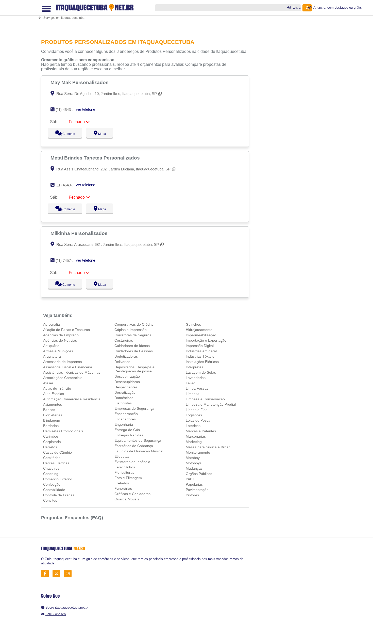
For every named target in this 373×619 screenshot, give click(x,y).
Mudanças (194, 468)
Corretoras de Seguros (132, 335)
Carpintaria (52, 442)
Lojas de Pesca (198, 420)
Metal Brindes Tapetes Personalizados (95, 158)
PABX (190, 479)
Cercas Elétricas (56, 463)
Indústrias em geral (201, 351)
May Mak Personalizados (80, 82)
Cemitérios (51, 458)
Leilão (190, 383)
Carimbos (51, 436)
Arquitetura (52, 356)
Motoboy (193, 458)
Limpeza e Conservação (205, 399)
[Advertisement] (147, 16)
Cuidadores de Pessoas (133, 351)
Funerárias (123, 488)
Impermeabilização (201, 335)
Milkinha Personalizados (79, 233)
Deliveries (122, 362)
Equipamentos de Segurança (137, 440)
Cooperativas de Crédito (134, 324)
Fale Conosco (55, 614)
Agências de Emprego (61, 335)
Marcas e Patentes (201, 431)
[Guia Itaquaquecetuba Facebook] (46, 574)
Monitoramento (198, 452)
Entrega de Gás (127, 430)
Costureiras (123, 340)
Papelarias (194, 484)
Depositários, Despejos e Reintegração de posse (134, 369)
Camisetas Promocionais (63, 431)
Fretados (121, 483)
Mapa (101, 134)
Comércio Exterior (57, 479)
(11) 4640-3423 (68, 185)
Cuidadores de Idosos (132, 346)
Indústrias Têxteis (200, 356)
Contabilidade (54, 490)
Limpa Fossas (197, 388)
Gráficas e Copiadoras (132, 494)
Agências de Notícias (60, 340)
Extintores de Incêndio (132, 462)
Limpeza (192, 394)
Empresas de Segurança (134, 408)
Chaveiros (51, 468)
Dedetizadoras (126, 356)
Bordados (51, 426)
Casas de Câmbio (57, 452)
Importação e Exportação (206, 340)
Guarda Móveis (126, 499)
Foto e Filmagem (128, 478)
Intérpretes (194, 367)
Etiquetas (121, 456)
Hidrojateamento (199, 330)
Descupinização (127, 376)
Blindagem (51, 420)
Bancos (49, 410)
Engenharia (123, 424)
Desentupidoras (127, 382)
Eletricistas (123, 403)
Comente (65, 134)
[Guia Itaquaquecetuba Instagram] (69, 574)
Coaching (50, 474)
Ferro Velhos (124, 467)
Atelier (48, 383)
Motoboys (193, 463)
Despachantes (126, 387)
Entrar (297, 7)
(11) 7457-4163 (68, 260)
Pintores (192, 495)
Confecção (51, 484)
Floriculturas (124, 472)
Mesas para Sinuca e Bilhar (208, 447)
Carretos (50, 447)
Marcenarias (196, 436)
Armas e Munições (58, 351)
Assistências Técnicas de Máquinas (71, 372)
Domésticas (123, 398)
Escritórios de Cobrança (133, 446)
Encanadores (125, 419)
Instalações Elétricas (202, 362)
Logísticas (194, 415)
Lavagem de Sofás (201, 372)
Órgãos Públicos (199, 474)
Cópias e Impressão (130, 330)
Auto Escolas (53, 394)
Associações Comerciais (62, 378)
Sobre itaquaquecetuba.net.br (67, 607)
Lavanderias (196, 378)
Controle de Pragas (58, 495)
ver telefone (85, 109)
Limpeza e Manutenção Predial (211, 404)
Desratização (124, 392)
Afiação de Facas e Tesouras (66, 330)
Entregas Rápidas (128, 435)
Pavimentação (197, 490)
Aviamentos (52, 404)
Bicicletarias (52, 415)
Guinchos (193, 324)
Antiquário (51, 346)
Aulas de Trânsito (57, 388)
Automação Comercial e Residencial (72, 399)
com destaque (337, 7)
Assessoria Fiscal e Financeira (67, 367)
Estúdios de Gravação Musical (138, 451)
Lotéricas (193, 426)
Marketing (194, 442)
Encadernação (126, 414)
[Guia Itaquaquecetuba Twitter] (58, 574)
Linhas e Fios (196, 410)
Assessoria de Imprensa (62, 362)
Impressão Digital (200, 346)
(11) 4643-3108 (68, 109)
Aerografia (51, 324)
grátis (358, 7)
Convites (50, 500)
